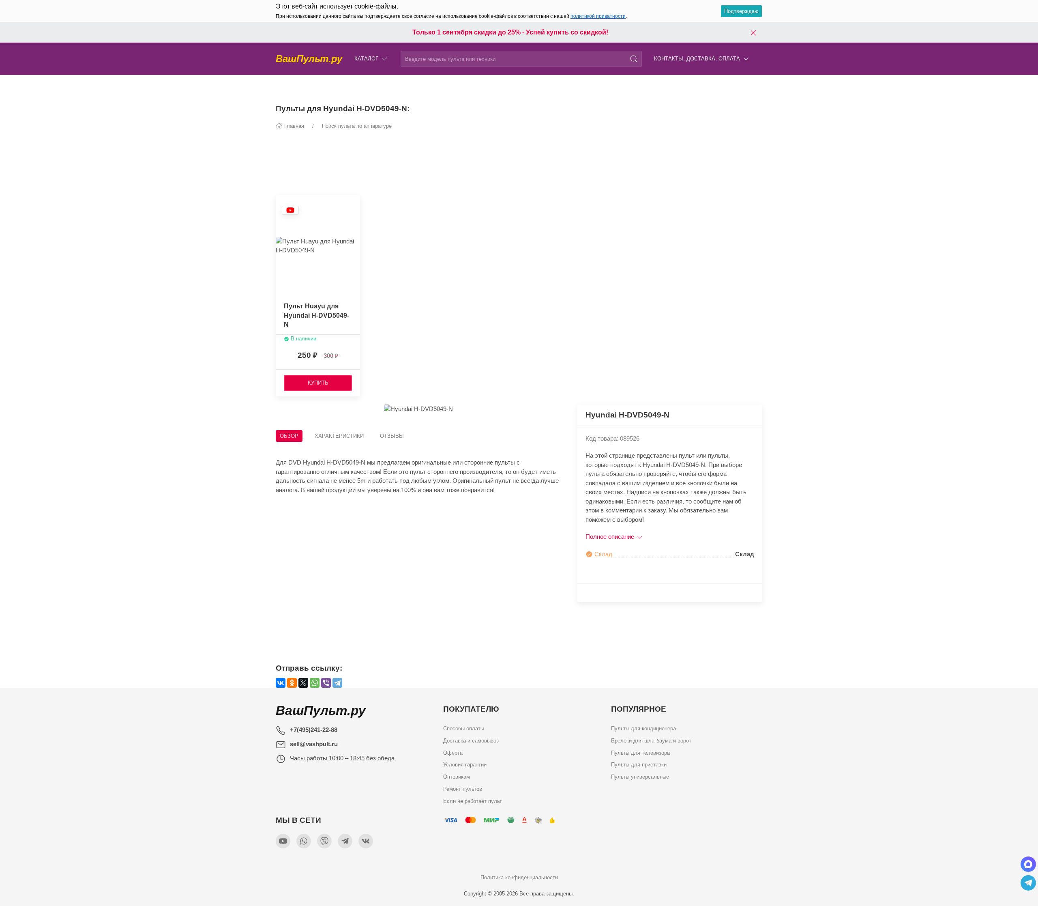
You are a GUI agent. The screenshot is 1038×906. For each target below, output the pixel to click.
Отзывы (392, 436)
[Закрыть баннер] (753, 32)
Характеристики (339, 436)
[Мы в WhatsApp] (303, 841)
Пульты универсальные (640, 777)
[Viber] (326, 683)
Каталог (366, 59)
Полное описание (610, 536)
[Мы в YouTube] (283, 841)
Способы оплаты (463, 728)
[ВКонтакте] (280, 683)
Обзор (289, 436)
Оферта (453, 752)
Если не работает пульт (472, 801)
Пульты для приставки (639, 765)
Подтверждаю (741, 11)
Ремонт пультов (462, 788)
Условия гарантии (465, 765)
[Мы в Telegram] (345, 841)
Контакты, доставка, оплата (697, 59)
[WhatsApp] (315, 683)
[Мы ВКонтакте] (365, 841)
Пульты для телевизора (640, 752)
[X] (303, 683)
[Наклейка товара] (290, 210)
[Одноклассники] (292, 683)
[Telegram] (337, 683)
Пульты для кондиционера (643, 728)
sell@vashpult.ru (314, 743)
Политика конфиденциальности (519, 877)
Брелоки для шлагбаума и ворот (651, 741)
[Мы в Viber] (324, 841)
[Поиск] (634, 59)
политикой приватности (598, 16)
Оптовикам (456, 777)
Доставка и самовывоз (471, 741)
